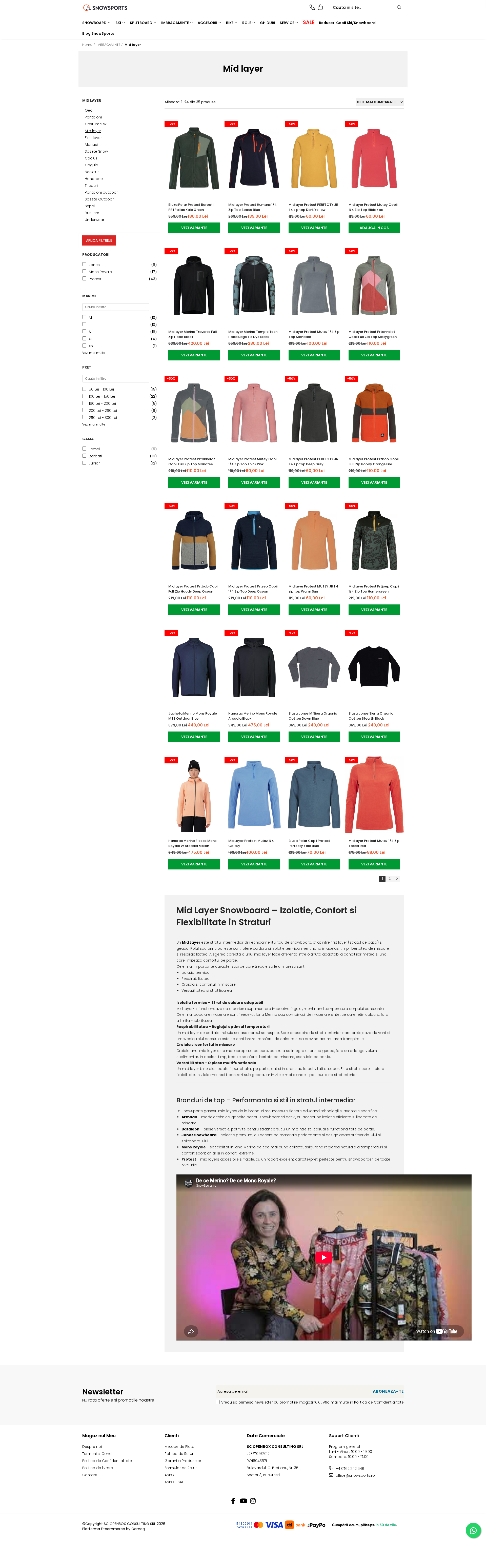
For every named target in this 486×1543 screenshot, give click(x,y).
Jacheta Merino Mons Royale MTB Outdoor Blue (192, 716)
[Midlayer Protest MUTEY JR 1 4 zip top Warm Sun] (314, 540)
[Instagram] (253, 1501)
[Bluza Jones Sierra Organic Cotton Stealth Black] (374, 667)
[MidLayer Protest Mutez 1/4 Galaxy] (254, 795)
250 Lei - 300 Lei (103, 417)
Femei (94, 449)
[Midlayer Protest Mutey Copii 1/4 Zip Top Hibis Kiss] (374, 158)
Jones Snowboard (198, 1135)
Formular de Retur (181, 1467)
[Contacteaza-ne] (312, 8)
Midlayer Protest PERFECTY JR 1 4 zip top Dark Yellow (313, 207)
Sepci (90, 206)
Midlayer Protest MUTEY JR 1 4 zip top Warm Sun (313, 589)
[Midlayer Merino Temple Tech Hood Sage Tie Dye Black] (254, 286)
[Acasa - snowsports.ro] (111, 8)
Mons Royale (100, 271)
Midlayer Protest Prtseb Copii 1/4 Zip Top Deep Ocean (252, 589)
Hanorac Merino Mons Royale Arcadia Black (252, 716)
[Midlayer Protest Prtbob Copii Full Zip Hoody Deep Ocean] (194, 540)
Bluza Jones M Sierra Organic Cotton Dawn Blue (313, 716)
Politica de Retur (179, 1453)
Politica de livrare (97, 1467)
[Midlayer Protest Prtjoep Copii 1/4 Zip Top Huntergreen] (374, 540)
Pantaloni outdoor (101, 192)
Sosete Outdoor (99, 199)
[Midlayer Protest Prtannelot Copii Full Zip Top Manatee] (194, 413)
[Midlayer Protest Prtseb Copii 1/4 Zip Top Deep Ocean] (254, 540)
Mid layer (93, 130)
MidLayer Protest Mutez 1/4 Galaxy (251, 843)
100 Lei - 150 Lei (102, 396)
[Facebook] (233, 1501)
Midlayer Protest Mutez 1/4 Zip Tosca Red (374, 843)
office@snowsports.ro (355, 1475)
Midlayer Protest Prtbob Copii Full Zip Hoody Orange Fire (373, 461)
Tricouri (91, 185)
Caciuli (91, 158)
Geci (89, 110)
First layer (93, 137)
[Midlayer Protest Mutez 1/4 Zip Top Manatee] (314, 286)
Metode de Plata (179, 1446)
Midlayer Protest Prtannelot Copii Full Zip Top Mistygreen (373, 334)
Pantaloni (93, 117)
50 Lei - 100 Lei (101, 389)
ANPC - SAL (174, 1482)
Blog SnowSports (98, 33)
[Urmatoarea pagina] (396, 879)
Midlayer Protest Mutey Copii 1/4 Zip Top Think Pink (252, 461)
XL (90, 338)
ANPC (169, 1474)
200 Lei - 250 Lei (103, 410)
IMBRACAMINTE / (110, 44)
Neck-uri (92, 171)
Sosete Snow (96, 151)
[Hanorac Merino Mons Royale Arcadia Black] (254, 667)
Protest (95, 278)
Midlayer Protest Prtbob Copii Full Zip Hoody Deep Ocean (193, 589)
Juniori (94, 463)
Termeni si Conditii (98, 1453)
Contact (89, 1474)
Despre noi (92, 1446)
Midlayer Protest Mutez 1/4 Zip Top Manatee (314, 334)
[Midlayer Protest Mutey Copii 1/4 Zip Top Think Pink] (254, 413)
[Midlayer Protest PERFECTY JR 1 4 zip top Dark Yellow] (314, 158)
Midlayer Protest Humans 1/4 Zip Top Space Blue (252, 207)
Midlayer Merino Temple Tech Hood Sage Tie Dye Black (252, 334)
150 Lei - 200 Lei (102, 403)
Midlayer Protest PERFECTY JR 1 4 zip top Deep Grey (313, 461)
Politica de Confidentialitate (379, 1402)
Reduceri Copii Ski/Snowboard (347, 22)
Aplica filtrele (99, 240)
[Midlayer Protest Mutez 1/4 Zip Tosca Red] (374, 795)
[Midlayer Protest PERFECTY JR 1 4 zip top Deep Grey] (314, 413)
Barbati (95, 456)
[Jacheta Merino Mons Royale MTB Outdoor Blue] (194, 667)
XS (91, 346)
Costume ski (96, 124)
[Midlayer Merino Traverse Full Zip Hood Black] (194, 286)
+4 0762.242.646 (349, 1468)
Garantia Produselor (183, 1460)
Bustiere (92, 212)
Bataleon (190, 1129)
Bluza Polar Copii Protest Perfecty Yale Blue (309, 843)
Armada (189, 1117)
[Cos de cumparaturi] (320, 8)
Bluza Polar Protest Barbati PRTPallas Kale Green (190, 207)
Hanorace (94, 178)
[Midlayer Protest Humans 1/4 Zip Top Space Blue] (254, 158)
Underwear (94, 219)
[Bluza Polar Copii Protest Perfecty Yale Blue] (314, 795)
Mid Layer (191, 942)
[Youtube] (243, 1501)
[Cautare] (399, 8)
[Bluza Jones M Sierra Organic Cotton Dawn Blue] (314, 667)
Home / (89, 44)
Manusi (91, 144)
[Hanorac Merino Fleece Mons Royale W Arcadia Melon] (194, 795)
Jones (94, 264)
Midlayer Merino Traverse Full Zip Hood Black (192, 334)
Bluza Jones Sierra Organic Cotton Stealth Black (371, 716)
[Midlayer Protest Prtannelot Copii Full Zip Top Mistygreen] (374, 286)
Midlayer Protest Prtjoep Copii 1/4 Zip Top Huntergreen (374, 589)
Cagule (91, 165)
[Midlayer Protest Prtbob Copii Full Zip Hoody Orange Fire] (374, 413)
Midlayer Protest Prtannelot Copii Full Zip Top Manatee (191, 461)
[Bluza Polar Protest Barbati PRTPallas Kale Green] (194, 158)
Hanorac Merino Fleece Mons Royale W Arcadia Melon (192, 843)
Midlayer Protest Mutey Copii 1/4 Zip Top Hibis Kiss (373, 207)
